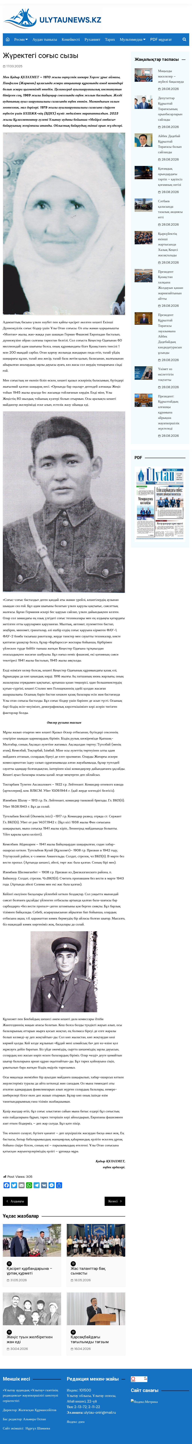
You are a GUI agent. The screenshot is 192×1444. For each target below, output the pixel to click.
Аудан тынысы (44, 39)
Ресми (19, 39)
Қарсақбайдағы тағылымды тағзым (90, 1339)
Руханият (92, 39)
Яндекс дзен (76, 1421)
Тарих (110, 39)
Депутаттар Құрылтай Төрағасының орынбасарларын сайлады (170, 109)
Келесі (113, 1201)
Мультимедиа (131, 39)
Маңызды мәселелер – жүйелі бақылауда (171, 76)
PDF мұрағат (161, 39)
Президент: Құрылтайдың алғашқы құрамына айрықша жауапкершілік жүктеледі (168, 412)
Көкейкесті (71, 39)
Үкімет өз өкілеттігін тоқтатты (166, 374)
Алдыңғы (17, 1201)
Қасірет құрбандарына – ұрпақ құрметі (29, 1270)
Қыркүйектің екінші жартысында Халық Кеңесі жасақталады (168, 244)
